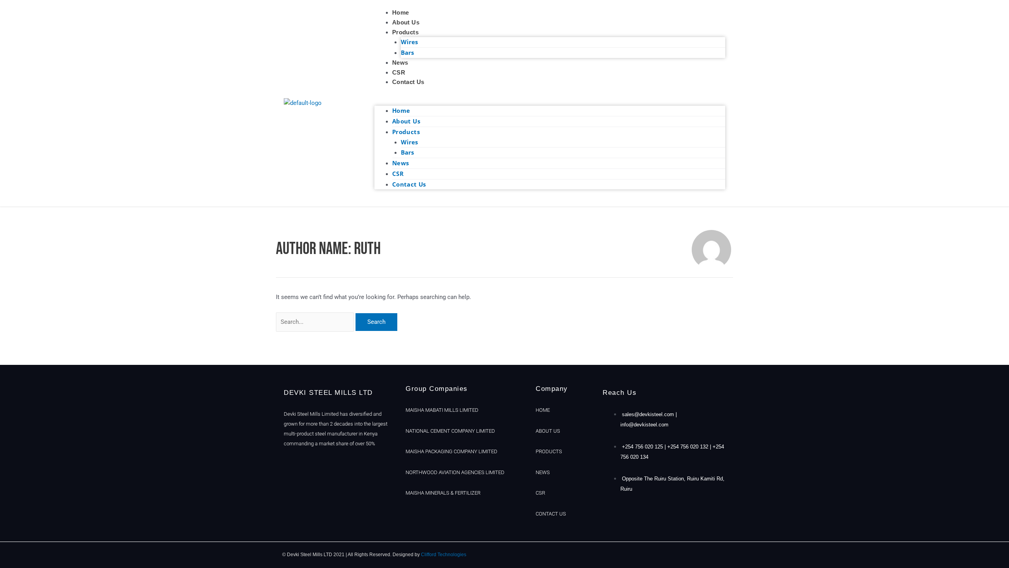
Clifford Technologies (443, 554)
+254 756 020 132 (687, 447)
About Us (405, 22)
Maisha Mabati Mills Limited (442, 410)
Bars (407, 52)
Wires (409, 42)
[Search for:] (316, 321)
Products (405, 32)
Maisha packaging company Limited (451, 451)
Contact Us (408, 81)
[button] (549, 101)
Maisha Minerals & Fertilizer (443, 493)
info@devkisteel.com (644, 425)
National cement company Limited (450, 431)
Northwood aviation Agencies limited (455, 472)
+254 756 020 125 (642, 447)
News (400, 62)
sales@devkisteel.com (648, 414)
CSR (398, 72)
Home (400, 12)
